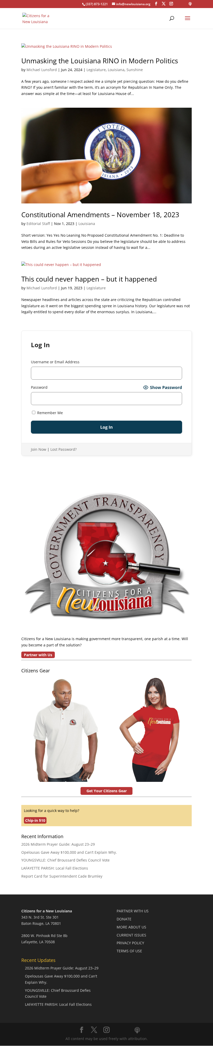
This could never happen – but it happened (89, 279)
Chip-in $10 (35, 820)
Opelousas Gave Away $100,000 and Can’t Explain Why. (69, 852)
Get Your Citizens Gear (106, 790)
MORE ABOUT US (131, 927)
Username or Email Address (55, 361)
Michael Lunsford (41, 69)
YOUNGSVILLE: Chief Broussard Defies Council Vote (65, 860)
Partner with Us (38, 654)
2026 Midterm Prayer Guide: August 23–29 (58, 844)
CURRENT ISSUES (131, 935)
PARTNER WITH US (133, 910)
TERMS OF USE (129, 950)
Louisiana (116, 69)
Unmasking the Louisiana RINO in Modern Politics (99, 60)
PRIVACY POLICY (130, 942)
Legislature (96, 69)
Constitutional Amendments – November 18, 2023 (100, 214)
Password (39, 387)
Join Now (38, 449)
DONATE (124, 919)
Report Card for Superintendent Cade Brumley (61, 876)
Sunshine (135, 69)
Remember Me (49, 412)
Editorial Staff (38, 223)
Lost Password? (63, 449)
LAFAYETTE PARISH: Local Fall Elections (54, 868)
